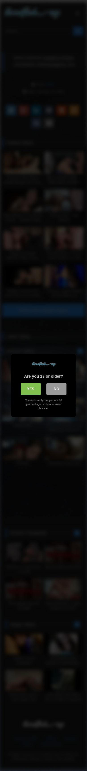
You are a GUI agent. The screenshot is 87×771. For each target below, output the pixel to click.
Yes (30, 389)
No (56, 389)
